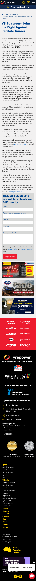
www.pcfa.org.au (20, 144)
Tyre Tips (5, 477)
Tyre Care (5, 475)
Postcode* (6, 226)
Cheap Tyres (6, 542)
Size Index (6, 534)
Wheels (5, 480)
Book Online (7, 514)
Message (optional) (9, 233)
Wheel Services (7, 503)
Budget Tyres (6, 539)
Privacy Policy (12, 249)
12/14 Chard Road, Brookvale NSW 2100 (18, 410)
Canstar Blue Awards (9, 537)
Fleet (4, 519)
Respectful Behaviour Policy (10, 571)
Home (5, 14)
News (4, 522)
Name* (5, 206)
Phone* (14, 213)
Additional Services (9, 506)
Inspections (6, 496)
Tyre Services (6, 501)
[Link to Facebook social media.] (16, 576)
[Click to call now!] (24, 2)
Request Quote (10, 257)
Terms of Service (26, 249)
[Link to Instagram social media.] (20, 576)
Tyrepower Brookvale (19, 7)
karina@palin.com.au (15, 192)
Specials (5, 508)
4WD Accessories (8, 490)
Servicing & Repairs (9, 498)
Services (5, 488)
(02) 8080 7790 (13, 415)
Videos (5, 524)
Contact (5, 511)
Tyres (4, 465)
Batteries (5, 493)
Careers (5, 516)
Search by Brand (8, 472)
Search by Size (7, 470)
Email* (5, 220)
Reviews (6, 527)
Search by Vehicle (8, 467)
